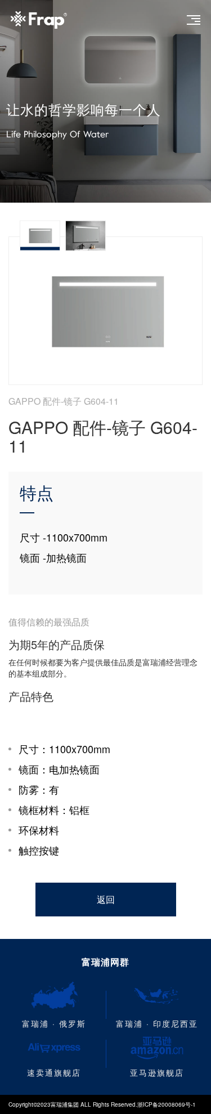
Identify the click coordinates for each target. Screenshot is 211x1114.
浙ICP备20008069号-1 (166, 1104)
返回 (106, 899)
